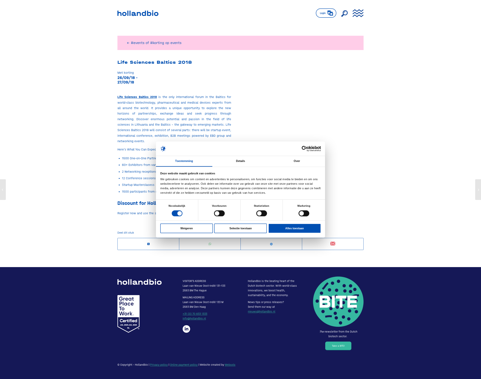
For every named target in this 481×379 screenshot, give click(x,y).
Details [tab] (240, 161)
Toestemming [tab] (184, 161)
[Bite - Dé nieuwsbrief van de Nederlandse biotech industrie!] (338, 301)
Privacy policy (159, 364)
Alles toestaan (294, 228)
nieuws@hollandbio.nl (261, 311)
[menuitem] (326, 13)
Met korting (125, 72)
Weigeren (186, 228)
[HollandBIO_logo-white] (139, 282)
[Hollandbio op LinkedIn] (186, 329)
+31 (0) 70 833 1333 (195, 313)
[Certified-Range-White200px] (128, 314)
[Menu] (357, 13)
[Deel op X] (148, 244)
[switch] (219, 213)
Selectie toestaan (240, 228)
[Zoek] (344, 13)
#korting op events (166, 43)
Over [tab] (297, 161)
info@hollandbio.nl (194, 318)
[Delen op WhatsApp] (209, 244)
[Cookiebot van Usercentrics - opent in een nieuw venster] (304, 148)
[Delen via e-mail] (332, 244)
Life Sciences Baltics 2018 (154, 62)
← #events (135, 43)
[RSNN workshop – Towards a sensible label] (3, 189)
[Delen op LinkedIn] (271, 244)
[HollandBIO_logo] (137, 13)
